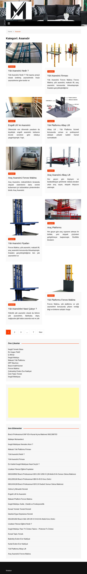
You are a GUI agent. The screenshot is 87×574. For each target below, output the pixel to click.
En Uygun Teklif (14, 352)
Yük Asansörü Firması (57, 75)
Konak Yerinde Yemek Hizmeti (19, 509)
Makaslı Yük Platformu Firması (19, 449)
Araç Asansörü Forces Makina (22, 178)
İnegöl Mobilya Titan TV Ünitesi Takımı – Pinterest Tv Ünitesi (30, 529)
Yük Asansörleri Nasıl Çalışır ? (22, 309)
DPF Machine (13, 363)
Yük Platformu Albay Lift (58, 125)
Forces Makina (13, 368)
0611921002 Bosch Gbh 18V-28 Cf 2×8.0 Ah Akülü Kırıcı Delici (31, 519)
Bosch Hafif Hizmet (15, 366)
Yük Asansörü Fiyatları (18, 243)
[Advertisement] (43, 403)
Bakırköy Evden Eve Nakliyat (19, 539)
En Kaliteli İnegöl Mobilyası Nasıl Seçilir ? (23, 464)
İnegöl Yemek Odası (15, 349)
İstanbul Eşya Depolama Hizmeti (20, 514)
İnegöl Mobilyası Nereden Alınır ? (20, 444)
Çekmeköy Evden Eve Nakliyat (19, 371)
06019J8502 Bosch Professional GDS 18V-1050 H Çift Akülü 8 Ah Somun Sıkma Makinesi (42, 474)
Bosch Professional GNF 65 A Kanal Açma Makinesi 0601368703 (32, 434)
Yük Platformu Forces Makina (61, 300)
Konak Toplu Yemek (15, 534)
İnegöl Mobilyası (14, 377)
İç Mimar (11, 355)
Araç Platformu (54, 227)
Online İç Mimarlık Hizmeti (18, 489)
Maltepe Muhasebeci (16, 439)
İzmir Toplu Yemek (15, 374)
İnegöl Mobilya (13, 357)
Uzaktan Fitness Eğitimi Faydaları (20, 469)
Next (40, 332)
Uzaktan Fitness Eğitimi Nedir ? (20, 524)
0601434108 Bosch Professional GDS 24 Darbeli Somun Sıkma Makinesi (35, 484)
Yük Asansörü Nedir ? (18, 71)
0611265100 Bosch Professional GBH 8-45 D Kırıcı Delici (29, 479)
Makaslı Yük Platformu (16, 360)
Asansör (11, 66)
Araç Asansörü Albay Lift (58, 175)
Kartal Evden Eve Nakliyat (18, 544)
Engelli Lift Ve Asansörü (19, 125)
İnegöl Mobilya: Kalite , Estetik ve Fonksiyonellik (26, 504)
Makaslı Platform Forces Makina (20, 499)
